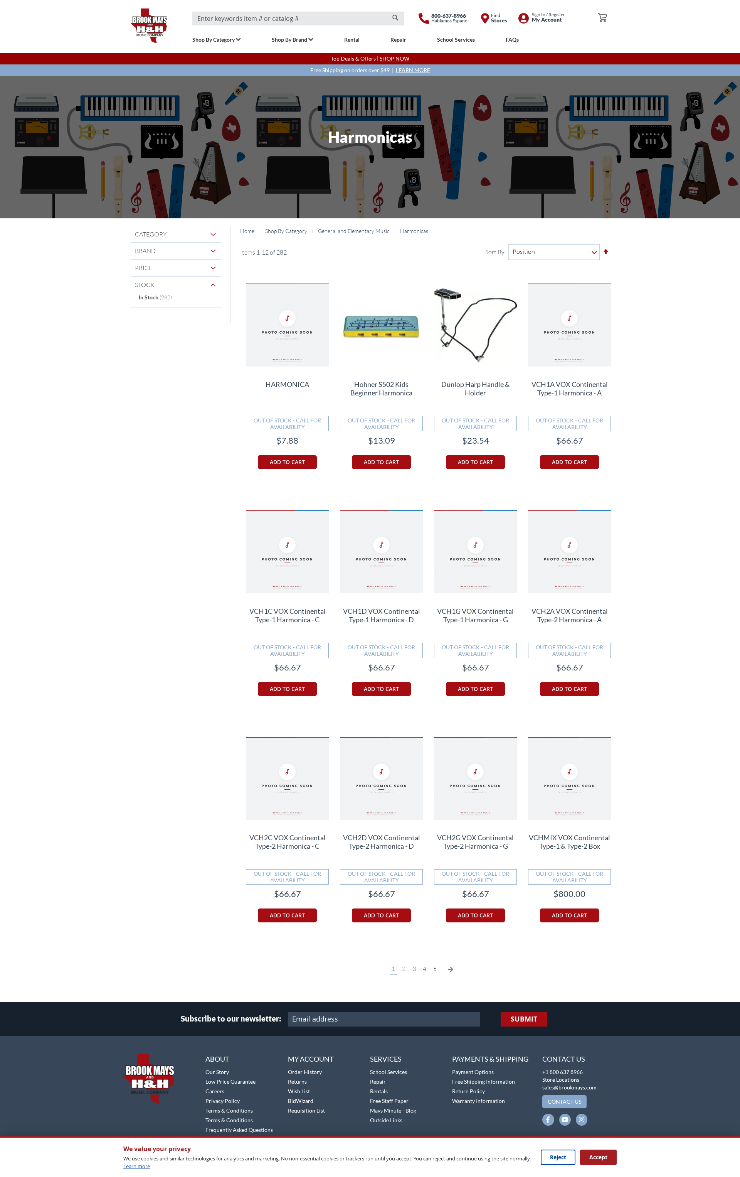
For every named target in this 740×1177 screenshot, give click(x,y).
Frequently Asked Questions (239, 1129)
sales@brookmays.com (569, 1087)
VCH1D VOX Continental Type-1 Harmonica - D (381, 615)
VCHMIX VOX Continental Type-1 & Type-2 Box (569, 841)
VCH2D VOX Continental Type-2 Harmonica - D (381, 841)
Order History (305, 1072)
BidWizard (300, 1101)
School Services (388, 1072)
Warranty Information (478, 1101)
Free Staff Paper (389, 1101)
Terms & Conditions (229, 1110)
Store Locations (560, 1079)
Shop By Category (286, 231)
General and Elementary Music (354, 231)
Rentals (379, 1091)
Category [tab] (151, 234)
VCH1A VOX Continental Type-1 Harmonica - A (569, 388)
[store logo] (149, 25)
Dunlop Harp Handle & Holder (475, 388)
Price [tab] (143, 268)
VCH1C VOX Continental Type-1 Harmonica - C (287, 615)
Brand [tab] (145, 251)
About (217, 1059)
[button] (26, 1050)
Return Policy (468, 1091)
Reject (558, 1157)
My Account (311, 1059)
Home (248, 231)
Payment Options (473, 1072)
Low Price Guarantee (230, 1081)
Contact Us (563, 1059)
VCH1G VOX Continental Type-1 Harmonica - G (475, 615)
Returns (297, 1081)
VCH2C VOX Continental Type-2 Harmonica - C (287, 841)
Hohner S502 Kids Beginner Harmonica (381, 388)
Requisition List (306, 1110)
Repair (378, 1081)
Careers (214, 1091)
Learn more (136, 1166)
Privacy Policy (222, 1101)
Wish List (299, 1091)
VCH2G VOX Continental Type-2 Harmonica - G (475, 841)
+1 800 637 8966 (562, 1072)
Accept (598, 1157)
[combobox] (298, 18)
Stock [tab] (145, 285)
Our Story (217, 1072)
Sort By (495, 251)
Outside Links (386, 1120)
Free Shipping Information (483, 1081)
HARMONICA (287, 384)
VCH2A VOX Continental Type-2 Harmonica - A (569, 615)
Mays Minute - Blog (393, 1110)
